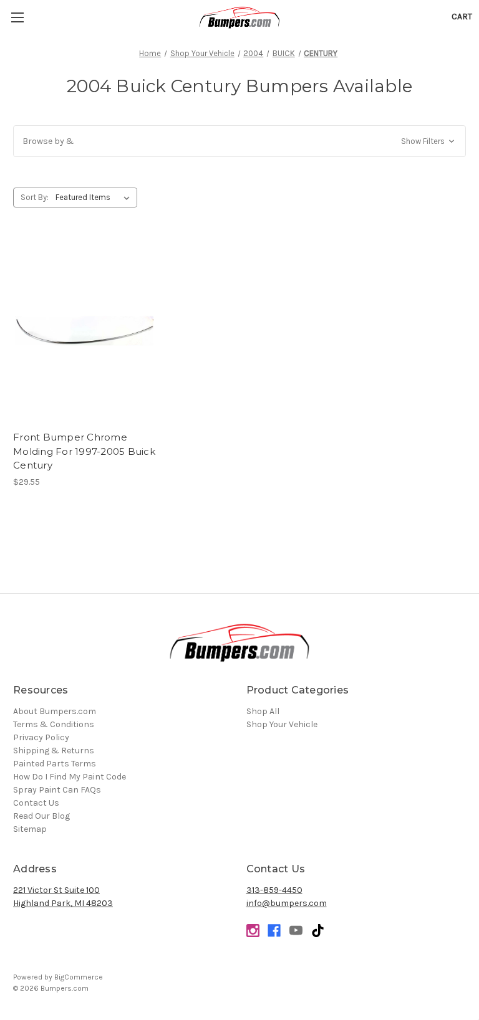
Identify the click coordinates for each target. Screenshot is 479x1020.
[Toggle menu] (17, 17)
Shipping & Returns (53, 750)
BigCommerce (78, 977)
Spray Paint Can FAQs (57, 789)
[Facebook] (274, 930)
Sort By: (35, 197)
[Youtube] (295, 930)
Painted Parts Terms (54, 763)
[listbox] (95, 197)
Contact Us (36, 803)
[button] (239, 141)
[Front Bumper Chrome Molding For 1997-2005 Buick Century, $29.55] (84, 331)
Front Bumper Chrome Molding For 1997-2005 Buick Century (84, 451)
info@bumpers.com (286, 903)
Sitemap (30, 829)
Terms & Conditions (53, 724)
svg (317, 930)
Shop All (262, 711)
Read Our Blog (41, 816)
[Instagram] (252, 930)
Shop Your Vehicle (281, 724)
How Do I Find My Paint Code (69, 776)
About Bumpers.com (54, 711)
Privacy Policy (41, 737)
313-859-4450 (274, 890)
